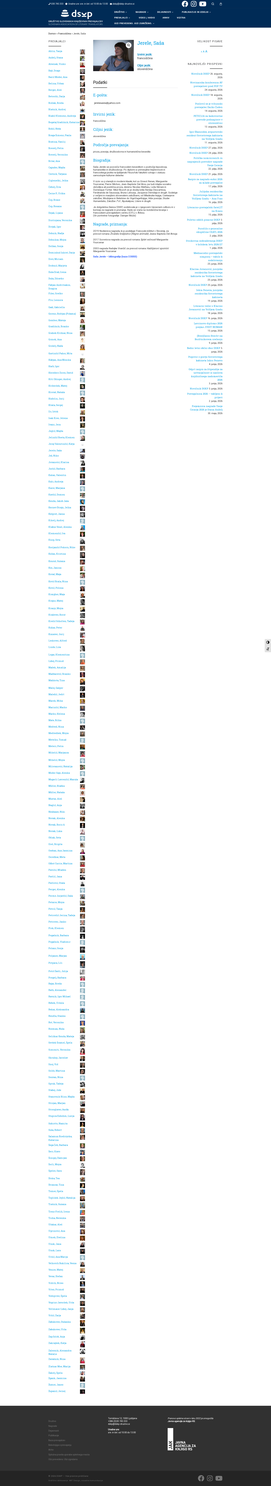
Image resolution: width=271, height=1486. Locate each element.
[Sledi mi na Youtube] (202, 4)
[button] (128, 45)
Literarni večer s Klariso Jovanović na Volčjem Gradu (206, 307)
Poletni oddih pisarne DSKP (203, 219)
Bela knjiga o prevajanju (60, 1445)
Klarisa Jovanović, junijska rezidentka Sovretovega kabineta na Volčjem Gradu (206, 272)
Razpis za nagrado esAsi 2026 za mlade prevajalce (205, 181)
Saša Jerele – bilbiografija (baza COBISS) (115, 256)
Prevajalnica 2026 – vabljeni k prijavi (205, 395)
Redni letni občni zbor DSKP (203, 348)
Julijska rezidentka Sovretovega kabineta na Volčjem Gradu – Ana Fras (207, 195)
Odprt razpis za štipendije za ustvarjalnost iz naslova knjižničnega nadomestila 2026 (206, 374)
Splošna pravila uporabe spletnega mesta (69, 1454)
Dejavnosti (53, 1430)
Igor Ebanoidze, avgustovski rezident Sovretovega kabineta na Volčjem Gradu (204, 135)
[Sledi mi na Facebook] (185, 4)
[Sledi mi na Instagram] (194, 4)
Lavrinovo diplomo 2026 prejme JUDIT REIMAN (208, 325)
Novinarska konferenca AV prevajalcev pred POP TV (206, 84)
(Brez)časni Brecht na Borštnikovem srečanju (209, 337)
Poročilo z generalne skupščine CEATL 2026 (209, 230)
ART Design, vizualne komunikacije (86, 1481)
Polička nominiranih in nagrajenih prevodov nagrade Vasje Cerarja (205, 161)
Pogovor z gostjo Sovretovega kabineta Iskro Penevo (205, 358)
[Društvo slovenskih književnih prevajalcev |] (75, 17)
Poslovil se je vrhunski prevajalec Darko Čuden (209, 105)
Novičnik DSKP (200, 73)
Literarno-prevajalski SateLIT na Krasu (205, 209)
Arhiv (51, 1449)
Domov (52, 33)
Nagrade (52, 1426)
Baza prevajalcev (56, 1440)
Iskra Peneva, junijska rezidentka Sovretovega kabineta (209, 293)
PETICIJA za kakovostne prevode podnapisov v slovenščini (208, 119)
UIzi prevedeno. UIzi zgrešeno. (63, 1459)
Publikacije (53, 1435)
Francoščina (64, 33)
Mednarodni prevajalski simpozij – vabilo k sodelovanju (208, 256)
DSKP (60, 1476)
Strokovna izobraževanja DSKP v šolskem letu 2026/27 (204, 242)
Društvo (52, 1421)
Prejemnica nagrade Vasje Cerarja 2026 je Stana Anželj (206, 408)
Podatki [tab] (100, 82)
